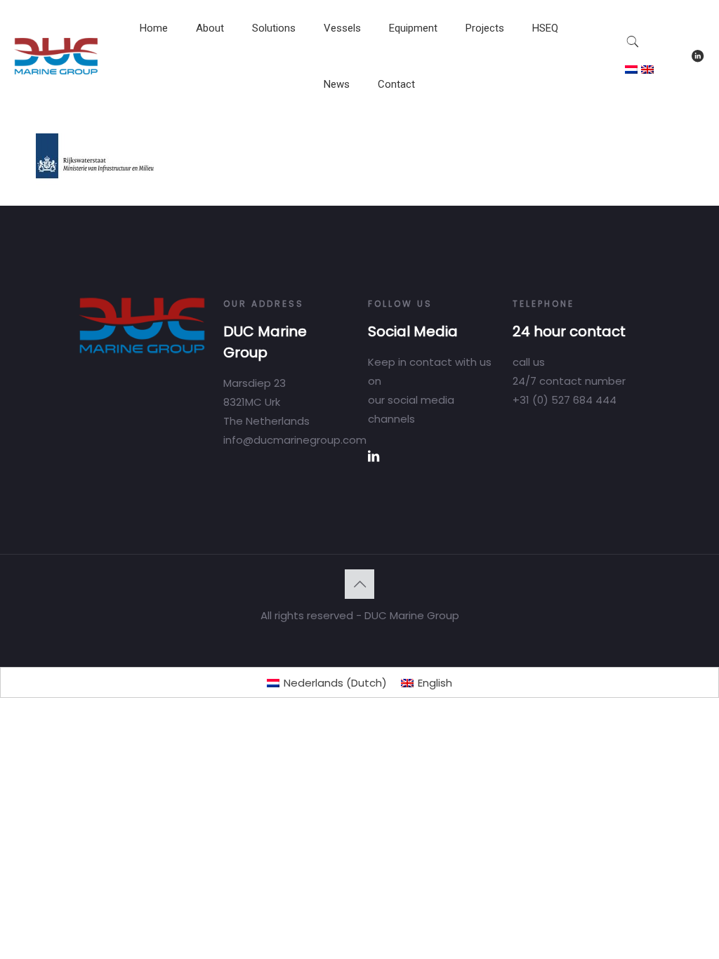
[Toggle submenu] (210, 63)
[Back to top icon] (359, 584)
